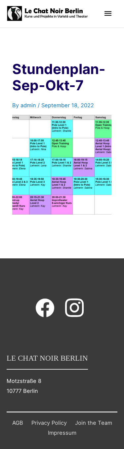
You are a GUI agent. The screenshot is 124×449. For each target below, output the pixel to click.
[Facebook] (45, 307)
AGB (17, 422)
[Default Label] (74, 307)
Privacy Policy (49, 422)
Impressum (62, 432)
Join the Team (93, 422)
